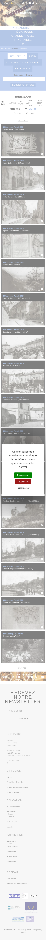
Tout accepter (23, 475)
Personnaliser (23, 488)
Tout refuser (23, 481)
